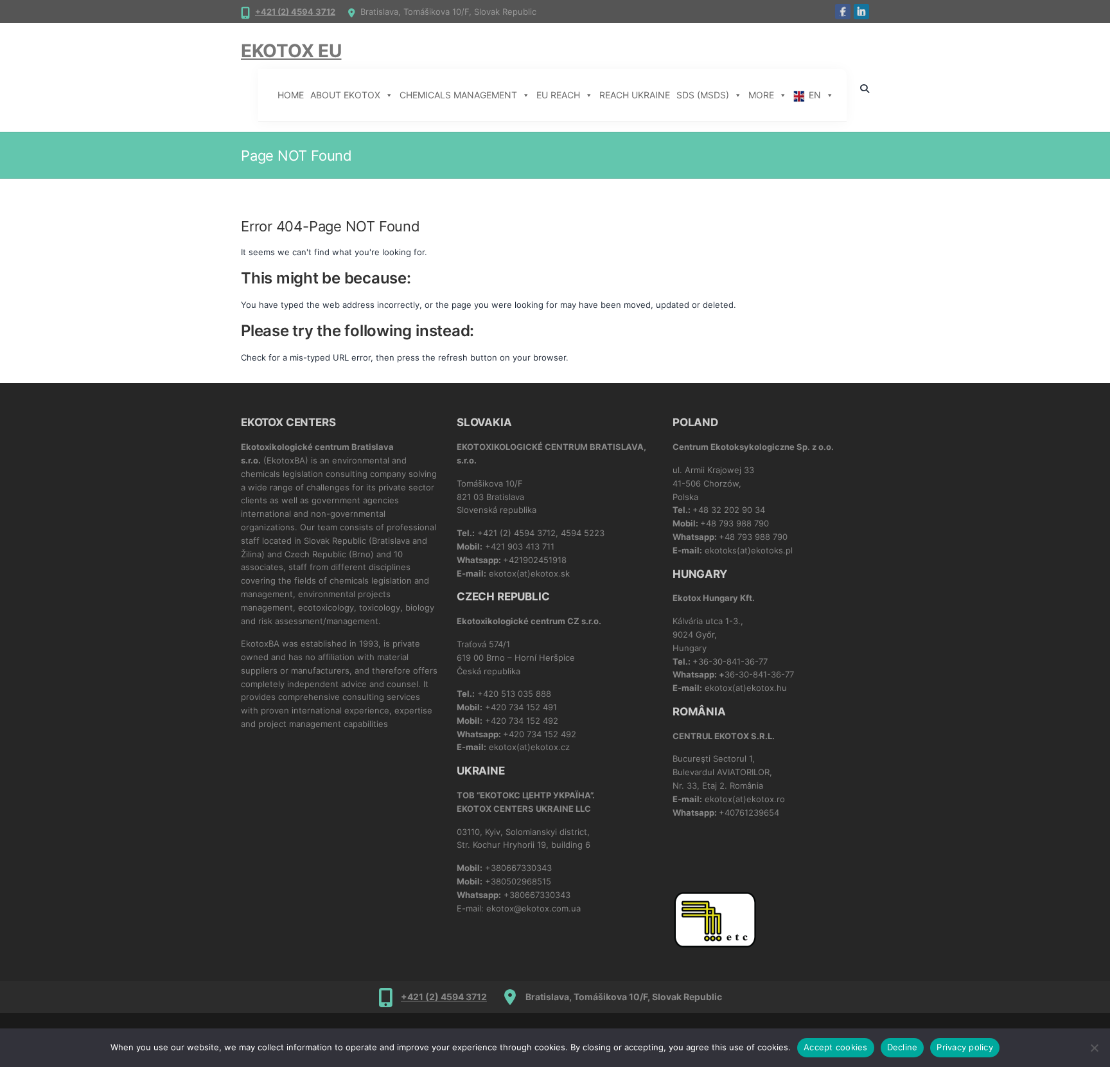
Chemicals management (458, 94)
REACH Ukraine (634, 94)
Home (291, 94)
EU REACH (558, 94)
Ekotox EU (291, 51)
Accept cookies (836, 1047)
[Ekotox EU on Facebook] (842, 11)
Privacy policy (965, 1047)
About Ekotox (345, 94)
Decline (902, 1047)
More (761, 94)
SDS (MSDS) (702, 94)
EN (815, 94)
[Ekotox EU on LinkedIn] (861, 11)
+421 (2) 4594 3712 (295, 11)
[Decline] (1094, 1047)
